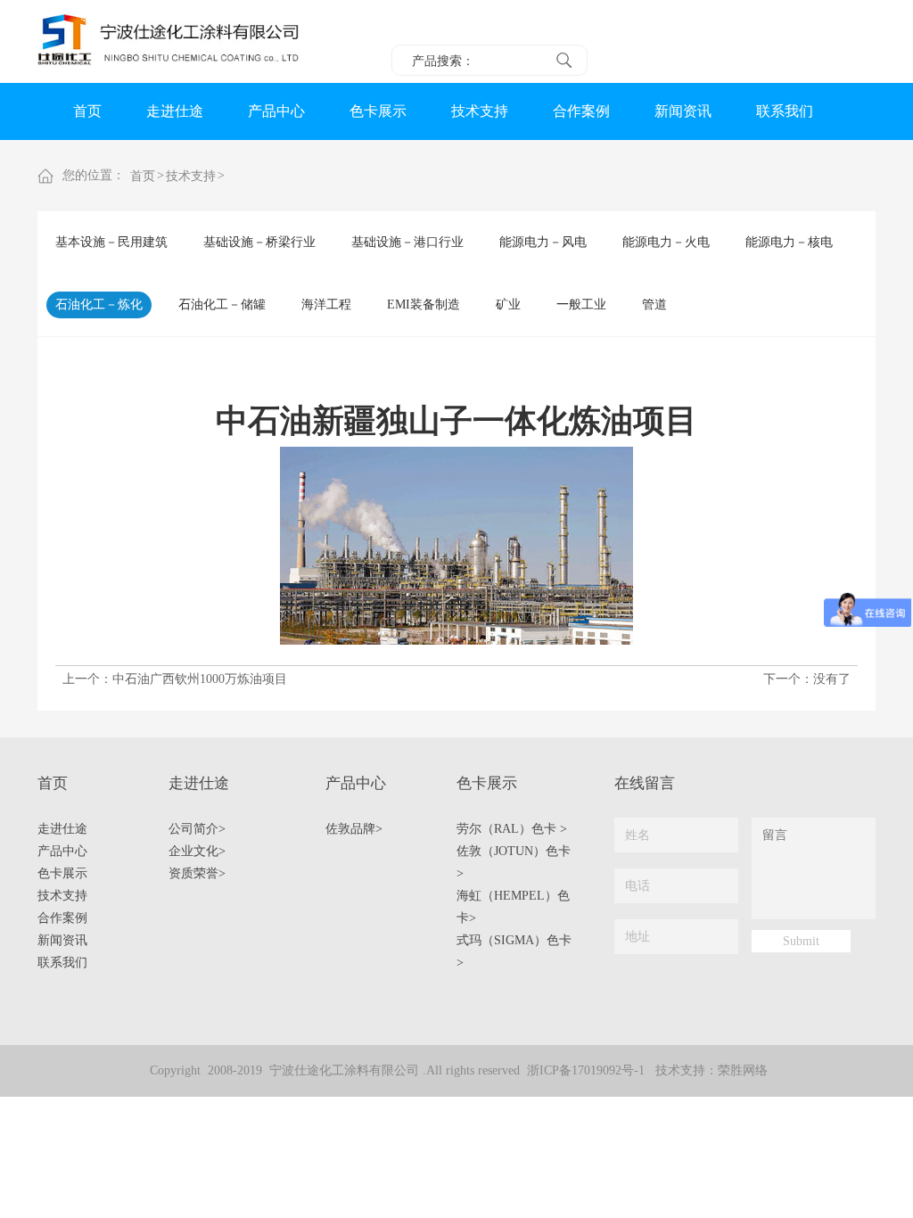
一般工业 (581, 304)
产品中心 (276, 111)
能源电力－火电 (666, 242)
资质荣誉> (197, 873)
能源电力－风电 (543, 242)
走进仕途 (174, 111)
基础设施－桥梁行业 (259, 242)
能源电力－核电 (789, 242)
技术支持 (479, 111)
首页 (87, 111)
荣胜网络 (743, 1070)
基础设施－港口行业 (407, 242)
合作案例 (581, 111)
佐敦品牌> (353, 828)
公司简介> (197, 828)
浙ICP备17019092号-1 (586, 1070)
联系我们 (784, 111)
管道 (654, 304)
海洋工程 (326, 304)
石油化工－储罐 (222, 304)
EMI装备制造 (423, 304)
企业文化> (197, 851)
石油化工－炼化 (99, 304)
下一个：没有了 (807, 679)
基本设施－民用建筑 (111, 242)
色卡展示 (378, 111)
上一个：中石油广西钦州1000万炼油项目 (174, 679)
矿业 (508, 304)
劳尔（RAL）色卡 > (511, 828)
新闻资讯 (682, 111)
